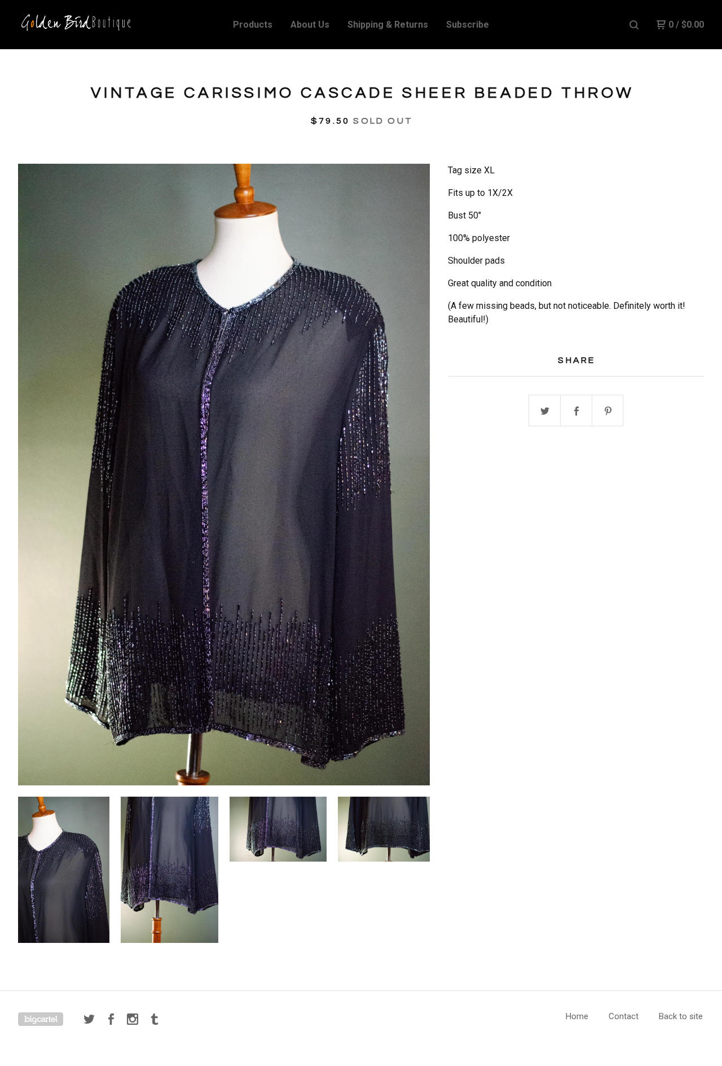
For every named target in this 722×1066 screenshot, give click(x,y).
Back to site (681, 1016)
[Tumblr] (154, 1019)
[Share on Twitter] (545, 411)
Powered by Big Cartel (40, 1019)
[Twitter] (89, 1019)
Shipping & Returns (387, 24)
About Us (309, 24)
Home (577, 1016)
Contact (624, 1016)
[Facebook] (111, 1019)
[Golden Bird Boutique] (76, 24)
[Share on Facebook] (576, 411)
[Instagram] (132, 1019)
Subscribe (467, 24)
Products (252, 24)
